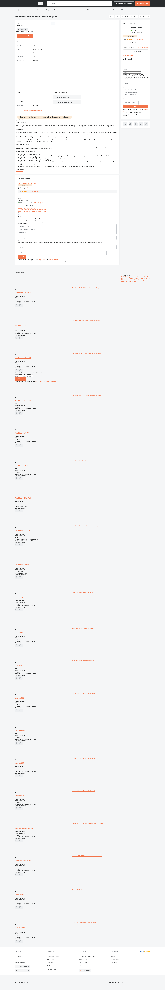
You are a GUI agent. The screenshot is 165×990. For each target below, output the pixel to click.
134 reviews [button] (34, 191)
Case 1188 (19, 633)
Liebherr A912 (20, 730)
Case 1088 (19, 597)
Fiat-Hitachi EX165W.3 (23, 498)
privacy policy (42, 259)
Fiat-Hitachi (36, 42)
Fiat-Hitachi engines (140, 280)
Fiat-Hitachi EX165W (22, 325)
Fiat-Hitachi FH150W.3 (23, 293)
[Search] (49, 3)
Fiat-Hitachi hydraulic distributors (131, 277)
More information (128, 55)
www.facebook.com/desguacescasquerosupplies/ (32, 209)
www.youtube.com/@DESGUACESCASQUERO (32, 211)
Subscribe (21, 379)
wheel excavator (38, 49)
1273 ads (26, 187)
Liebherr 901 (19, 796)
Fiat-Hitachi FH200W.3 (23, 565)
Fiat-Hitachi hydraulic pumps (135, 280)
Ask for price (23, 29)
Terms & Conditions (53, 956)
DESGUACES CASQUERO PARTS (28, 183)
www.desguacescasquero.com (27, 208)
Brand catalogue (52, 969)
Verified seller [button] (25, 185)
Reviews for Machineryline (55, 966)
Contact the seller (25, 36)
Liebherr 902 (19, 698)
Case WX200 (19, 895)
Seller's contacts (20, 962)
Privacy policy (51, 959)
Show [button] (31, 202)
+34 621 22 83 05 (38, 202)
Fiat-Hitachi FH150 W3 (23, 358)
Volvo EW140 (20, 927)
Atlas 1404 (19, 665)
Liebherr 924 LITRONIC (23, 861)
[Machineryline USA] (25, 3)
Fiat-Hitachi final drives (140, 278)
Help (16, 959)
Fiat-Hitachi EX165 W (22, 531)
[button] (111, 16)
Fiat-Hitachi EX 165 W (23, 400)
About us (18, 956)
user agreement (54, 259)
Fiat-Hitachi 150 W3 (22, 465)
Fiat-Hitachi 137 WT (22, 433)
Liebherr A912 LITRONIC (24, 828)
